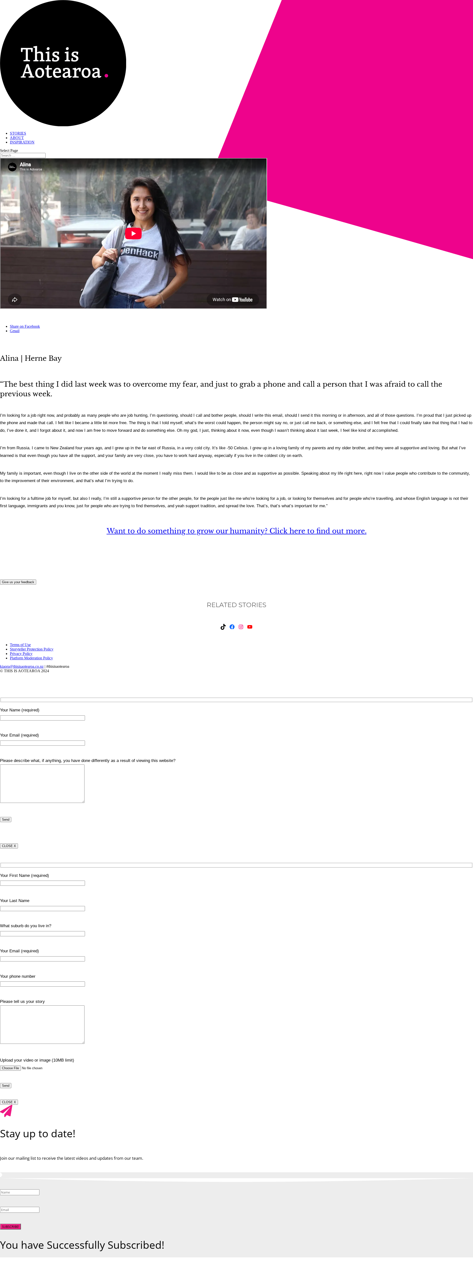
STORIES (18, 133)
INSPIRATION (22, 142)
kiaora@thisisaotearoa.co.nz (22, 666)
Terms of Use (20, 645)
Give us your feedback (18, 582)
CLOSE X (9, 846)
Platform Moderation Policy (31, 658)
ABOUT (17, 138)
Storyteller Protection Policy (31, 649)
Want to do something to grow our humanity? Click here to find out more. (237, 531)
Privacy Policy (21, 653)
